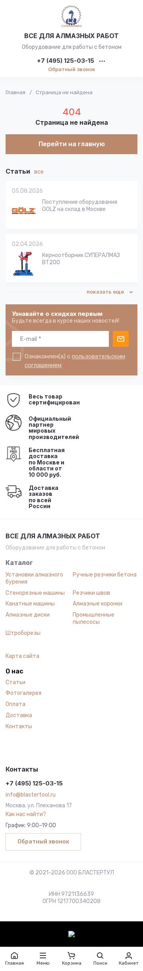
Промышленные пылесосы (93, 618)
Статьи (15, 682)
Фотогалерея (23, 693)
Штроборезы (23, 633)
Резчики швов (91, 593)
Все (39, 171)
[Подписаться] (121, 339)
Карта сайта (22, 656)
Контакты (19, 726)
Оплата (15, 704)
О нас (14, 671)
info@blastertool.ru (31, 794)
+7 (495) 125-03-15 (65, 61)
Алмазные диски (28, 614)
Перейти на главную (72, 144)
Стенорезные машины (35, 593)
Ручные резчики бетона (105, 574)
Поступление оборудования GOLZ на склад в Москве (79, 206)
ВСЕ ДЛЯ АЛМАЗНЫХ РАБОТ (71, 36)
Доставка (19, 715)
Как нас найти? (26, 814)
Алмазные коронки (97, 603)
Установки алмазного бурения (34, 578)
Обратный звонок (71, 69)
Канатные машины (30, 603)
